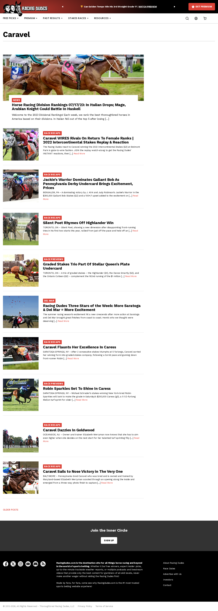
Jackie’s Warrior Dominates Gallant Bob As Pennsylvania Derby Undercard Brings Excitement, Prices (88, 183)
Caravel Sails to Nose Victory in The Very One (83, 471)
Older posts (10, 509)
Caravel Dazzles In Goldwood (68, 430)
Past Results (51, 18)
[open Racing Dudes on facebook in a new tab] (5, 563)
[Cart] (204, 18)
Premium (29, 18)
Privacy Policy (85, 606)
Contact (167, 585)
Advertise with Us (172, 574)
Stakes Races (77, 18)
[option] (119, 7)
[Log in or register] (196, 18)
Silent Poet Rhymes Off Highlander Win (78, 223)
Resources (101, 18)
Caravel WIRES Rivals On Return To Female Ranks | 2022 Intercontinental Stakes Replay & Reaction (88, 140)
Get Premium (203, 6)
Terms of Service (104, 606)
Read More (79, 153)
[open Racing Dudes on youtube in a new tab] (28, 563)
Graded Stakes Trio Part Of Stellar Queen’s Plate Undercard (86, 266)
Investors (168, 579)
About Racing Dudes (173, 563)
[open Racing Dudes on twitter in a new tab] (13, 563)
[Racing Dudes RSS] (43, 563)
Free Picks (9, 18)
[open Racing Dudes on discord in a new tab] (35, 563)
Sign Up (109, 540)
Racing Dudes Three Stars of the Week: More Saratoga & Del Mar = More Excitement (92, 308)
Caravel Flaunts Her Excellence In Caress (79, 347)
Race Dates (169, 568)
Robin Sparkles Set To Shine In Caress (77, 388)
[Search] (187, 18)
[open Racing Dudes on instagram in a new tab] (20, 563)
